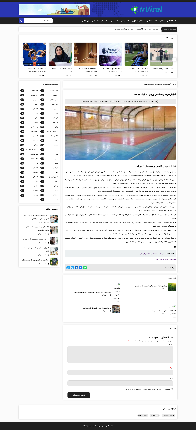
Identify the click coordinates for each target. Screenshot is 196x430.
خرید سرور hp (155, 415)
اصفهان (49, 109)
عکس (49, 154)
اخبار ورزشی (124, 20)
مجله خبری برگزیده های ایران (166, 259)
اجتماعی (49, 95)
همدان (29, 195)
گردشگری (104, 20)
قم (29, 163)
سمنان (29, 145)
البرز (49, 113)
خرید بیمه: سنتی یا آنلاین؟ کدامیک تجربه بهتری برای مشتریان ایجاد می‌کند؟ (135, 29)
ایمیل (171, 379)
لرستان (49, 186)
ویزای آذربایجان (142, 415)
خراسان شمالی (49, 136)
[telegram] (72, 267)
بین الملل (85, 20)
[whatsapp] (85, 267)
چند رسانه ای (30, 127)
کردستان (29, 168)
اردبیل (29, 104)
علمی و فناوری (29, 154)
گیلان (29, 181)
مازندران (118, 101)
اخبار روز (149, 20)
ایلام (29, 113)
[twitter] (68, 267)
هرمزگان (49, 195)
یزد (50, 199)
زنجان (49, 140)
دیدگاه (170, 344)
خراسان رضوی (29, 131)
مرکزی (49, 190)
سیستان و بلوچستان (29, 150)
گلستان (49, 181)
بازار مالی (114, 20)
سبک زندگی (29, 140)
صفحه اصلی (171, 20)
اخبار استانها (159, 20)
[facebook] (80, 267)
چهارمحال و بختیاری (49, 131)
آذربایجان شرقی (49, 91)
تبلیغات (30, 122)
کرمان (49, 172)
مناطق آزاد (29, 190)
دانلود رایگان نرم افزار (168, 415)
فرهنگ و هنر (29, 159)
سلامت (49, 145)
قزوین (49, 163)
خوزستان (29, 136)
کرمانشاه (29, 172)
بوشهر (29, 118)
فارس (49, 159)
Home (174, 84)
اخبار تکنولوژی (137, 20)
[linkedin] (76, 267)
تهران (49, 127)
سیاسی (49, 150)
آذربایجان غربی (29, 91)
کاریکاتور (49, 168)
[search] (21, 20)
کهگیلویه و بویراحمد (49, 177)
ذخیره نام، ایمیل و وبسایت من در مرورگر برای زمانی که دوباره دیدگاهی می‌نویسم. (147, 389)
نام (171, 368)
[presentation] (174, 59)
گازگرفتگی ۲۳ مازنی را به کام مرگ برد (152, 253)
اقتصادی (95, 20)
